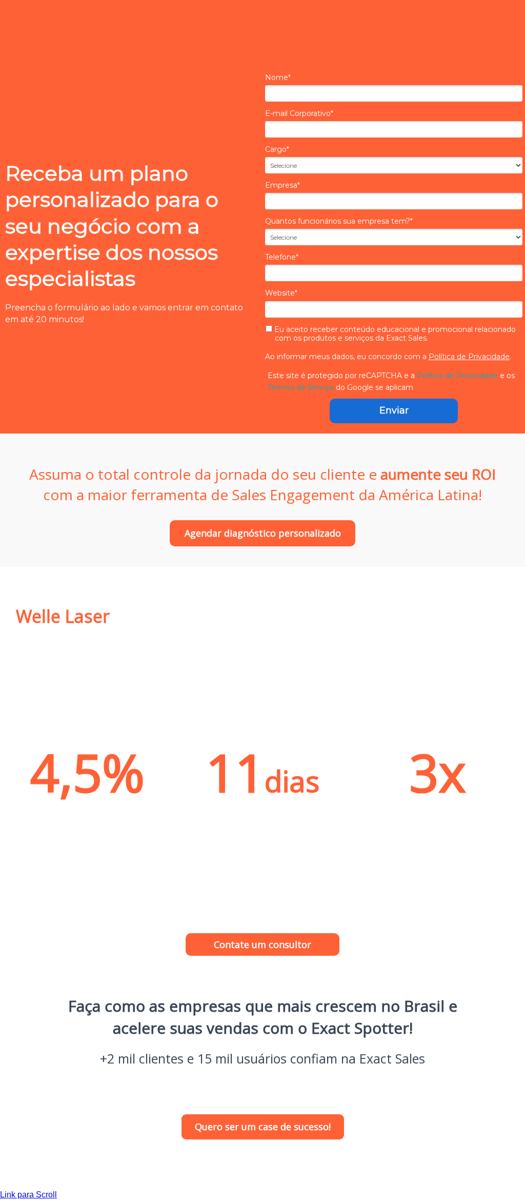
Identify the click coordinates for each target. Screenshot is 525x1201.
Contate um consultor (262, 944)
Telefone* (281, 257)
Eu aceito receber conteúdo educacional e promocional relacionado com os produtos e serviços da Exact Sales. (394, 334)
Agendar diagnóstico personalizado (263, 533)
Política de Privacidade (469, 356)
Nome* (278, 77)
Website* (281, 293)
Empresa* (282, 185)
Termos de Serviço (301, 387)
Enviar (394, 410)
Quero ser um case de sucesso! (263, 1126)
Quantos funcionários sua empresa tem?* (339, 221)
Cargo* (277, 149)
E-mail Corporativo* (299, 113)
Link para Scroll (28, 1194)
